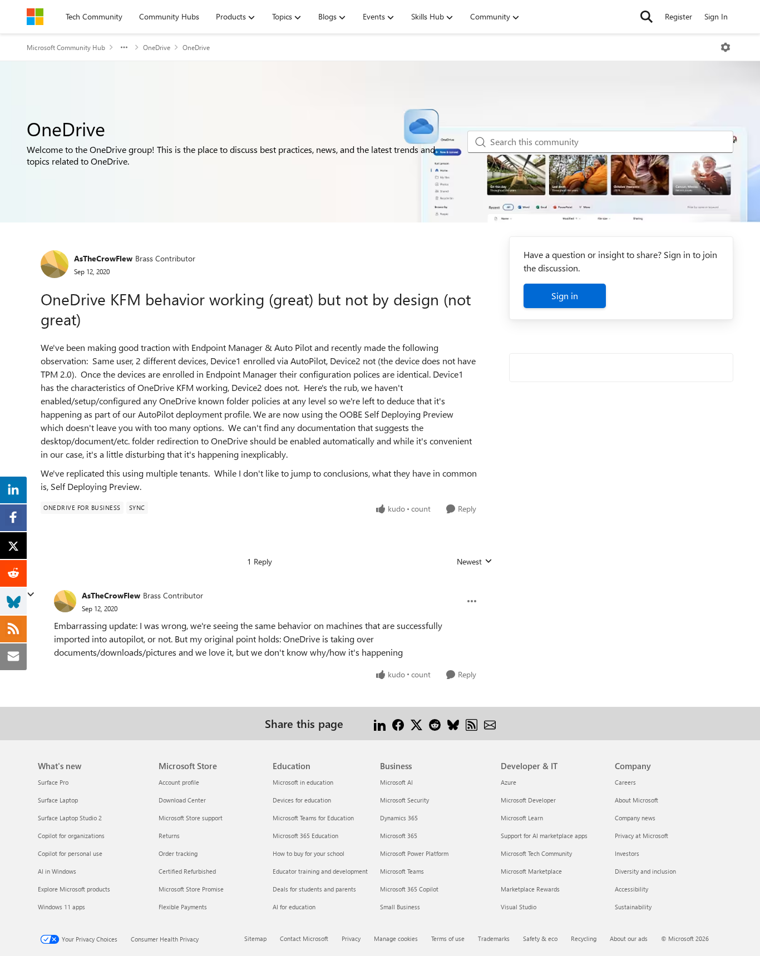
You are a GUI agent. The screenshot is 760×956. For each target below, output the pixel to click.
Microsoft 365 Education (305, 835)
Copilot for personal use (70, 853)
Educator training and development (320, 871)
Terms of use (448, 938)
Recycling (583, 938)
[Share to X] (416, 723)
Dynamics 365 (399, 818)
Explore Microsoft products (74, 889)
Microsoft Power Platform (414, 853)
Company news (635, 818)
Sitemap (255, 938)
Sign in (564, 295)
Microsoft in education (303, 782)
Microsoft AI (396, 782)
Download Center (182, 800)
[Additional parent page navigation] (124, 47)
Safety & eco (540, 938)
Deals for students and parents (314, 889)
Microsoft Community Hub (66, 47)
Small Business (400, 907)
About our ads (629, 938)
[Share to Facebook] (398, 723)
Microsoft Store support (191, 818)
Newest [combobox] (474, 561)
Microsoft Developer (528, 800)
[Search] (646, 16)
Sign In (716, 16)
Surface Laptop (58, 800)
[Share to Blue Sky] (453, 723)
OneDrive (156, 47)
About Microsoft (636, 800)
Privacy (351, 938)
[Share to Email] (490, 723)
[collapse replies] (30, 594)
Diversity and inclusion (645, 871)
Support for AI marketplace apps (544, 835)
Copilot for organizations (71, 835)
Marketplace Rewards (530, 889)
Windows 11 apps (61, 907)
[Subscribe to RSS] (471, 723)
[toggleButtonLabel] (725, 47)
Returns (169, 835)
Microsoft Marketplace (531, 871)
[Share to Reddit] (435, 723)
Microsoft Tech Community (536, 853)
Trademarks (494, 938)
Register (678, 16)
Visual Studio (518, 907)
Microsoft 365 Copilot (409, 889)
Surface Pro (53, 782)
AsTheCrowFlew (103, 258)
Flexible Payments (183, 907)
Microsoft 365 (398, 835)
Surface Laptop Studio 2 (70, 818)
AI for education (294, 907)
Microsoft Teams (402, 871)
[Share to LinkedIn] (380, 723)
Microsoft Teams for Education (313, 818)
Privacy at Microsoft (641, 835)
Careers (625, 782)
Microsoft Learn (522, 818)
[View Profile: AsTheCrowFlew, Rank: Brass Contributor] (54, 264)
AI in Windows (57, 871)
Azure (508, 782)
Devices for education (302, 800)
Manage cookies (396, 938)
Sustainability (633, 907)
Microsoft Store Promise (191, 889)
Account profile (179, 782)
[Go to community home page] (35, 16)
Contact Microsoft (304, 938)
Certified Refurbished (187, 871)
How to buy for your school (308, 853)
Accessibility (631, 889)
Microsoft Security (404, 800)
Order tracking (178, 853)
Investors (627, 853)
